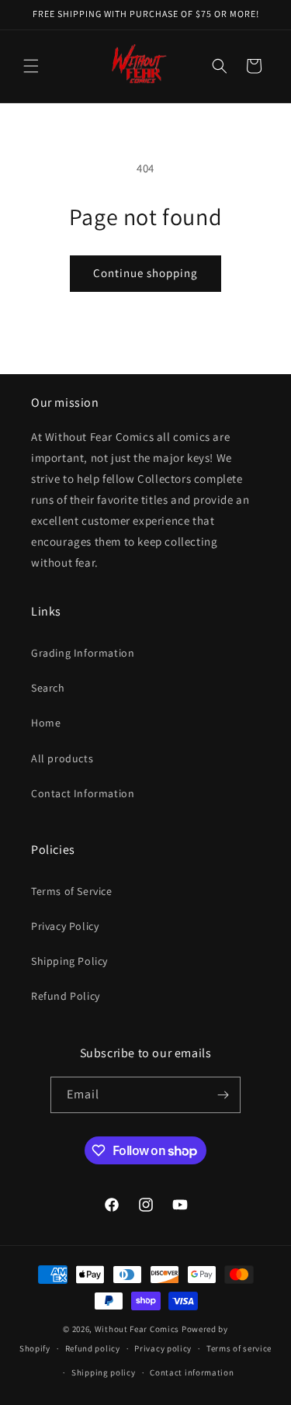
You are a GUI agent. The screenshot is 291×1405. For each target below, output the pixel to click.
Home (46, 723)
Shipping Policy (69, 961)
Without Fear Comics (137, 1328)
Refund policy (92, 1348)
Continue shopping (145, 272)
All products (62, 758)
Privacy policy (163, 1348)
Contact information (192, 1372)
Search (48, 688)
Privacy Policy (65, 926)
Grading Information (82, 653)
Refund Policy (65, 996)
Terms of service (239, 1348)
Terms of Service (72, 891)
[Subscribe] (223, 1095)
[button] (31, 66)
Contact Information (82, 793)
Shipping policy (103, 1372)
